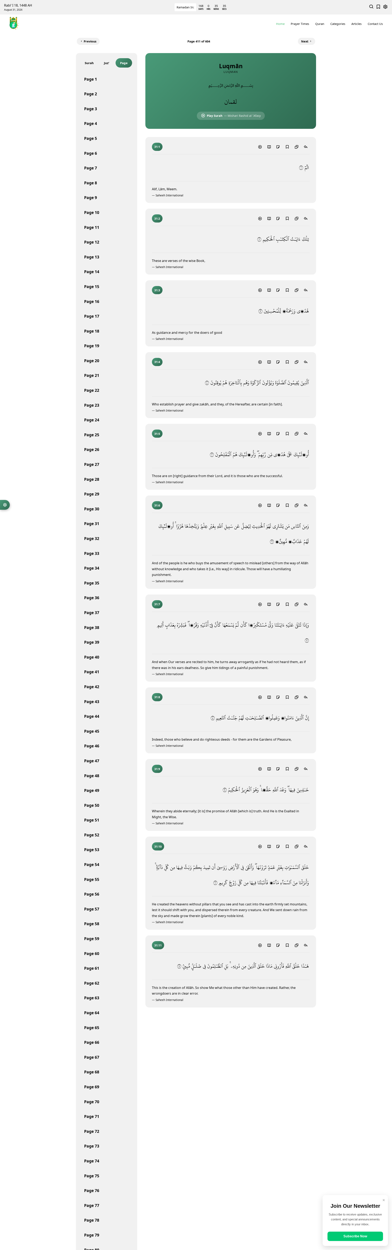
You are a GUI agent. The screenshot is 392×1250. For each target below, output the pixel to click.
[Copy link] (296, 147)
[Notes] (278, 147)
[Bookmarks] (378, 7)
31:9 (157, 769)
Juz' (106, 63)
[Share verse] (306, 147)
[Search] (371, 7)
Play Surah (234, 116)
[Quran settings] (5, 505)
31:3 (157, 290)
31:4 (157, 362)
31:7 (157, 604)
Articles (356, 24)
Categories (337, 24)
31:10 (158, 846)
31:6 (157, 505)
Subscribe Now (355, 1236)
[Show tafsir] (269, 147)
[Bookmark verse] (287, 147)
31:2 (157, 218)
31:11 (158, 945)
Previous (90, 41)
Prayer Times (300, 24)
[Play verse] (260, 147)
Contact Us (375, 24)
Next (304, 41)
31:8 (157, 697)
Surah (89, 63)
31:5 (157, 434)
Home (280, 24)
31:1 (157, 147)
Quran (319, 24)
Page (124, 63)
